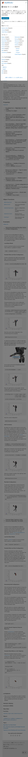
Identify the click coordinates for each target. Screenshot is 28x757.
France (3, 46)
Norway (16, 39)
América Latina (4, 28)
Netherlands (17, 37)
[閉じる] (26, 3)
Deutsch (17, 48)
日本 (2, 71)
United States (4, 31)
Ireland (2, 48)
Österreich (17, 40)
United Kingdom (18, 54)
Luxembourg (4, 52)
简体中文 (5, 67)
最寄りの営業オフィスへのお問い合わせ (14, 77)
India (2, 61)
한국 (2, 72)
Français (18, 52)
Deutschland (4, 40)
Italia (2, 50)
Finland (3, 44)
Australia (3, 59)
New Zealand (4, 63)
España (3, 42)
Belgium (3, 37)
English (17, 50)
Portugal (16, 42)
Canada (3, 30)
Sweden (16, 44)
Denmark (3, 39)
